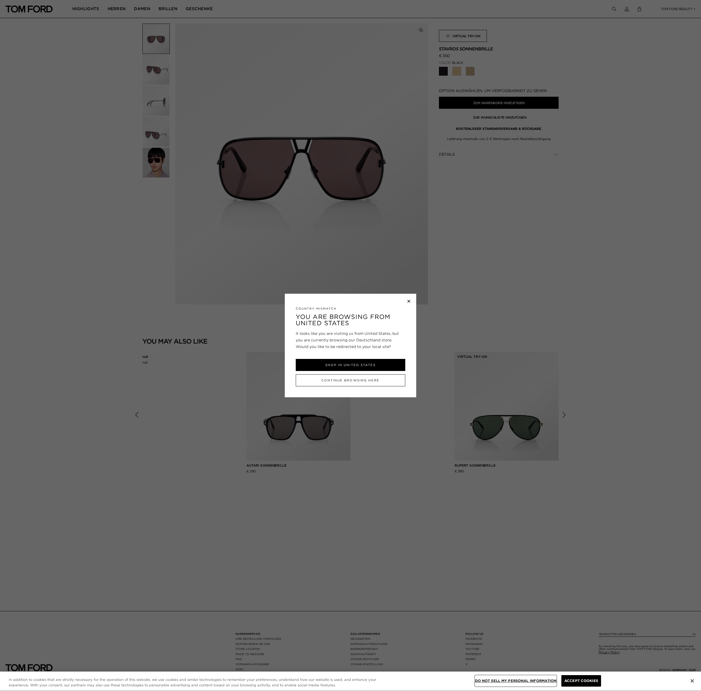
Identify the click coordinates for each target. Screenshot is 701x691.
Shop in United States (350, 365)
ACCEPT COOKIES (581, 681)
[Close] (692, 681)
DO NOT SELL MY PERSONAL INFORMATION (516, 681)
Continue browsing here (350, 380)
